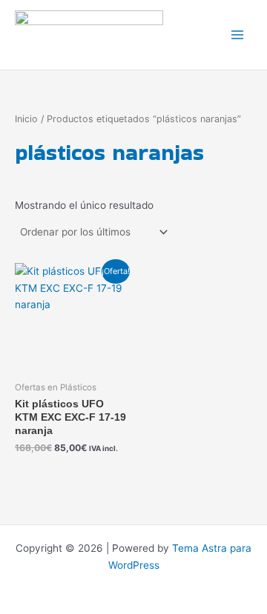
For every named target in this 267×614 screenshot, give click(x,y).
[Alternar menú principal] (237, 35)
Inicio (26, 118)
